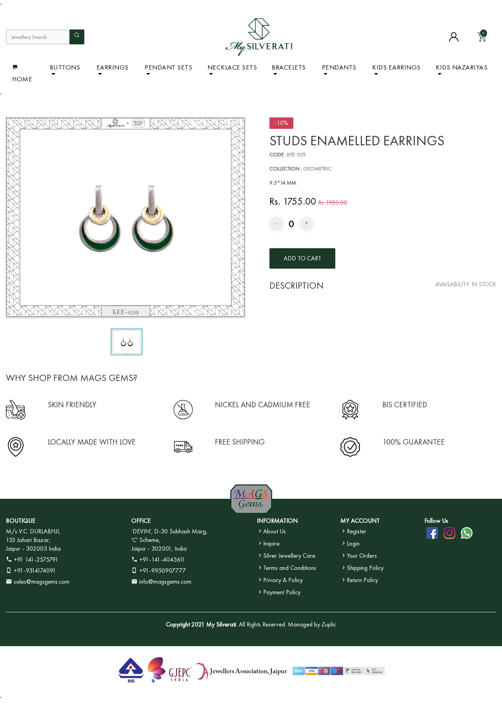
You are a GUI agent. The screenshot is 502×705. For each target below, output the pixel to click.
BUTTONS (65, 67)
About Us (274, 531)
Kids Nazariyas (461, 67)
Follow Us (436, 520)
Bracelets (289, 67)
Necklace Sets (232, 67)
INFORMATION (277, 520)
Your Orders (362, 555)
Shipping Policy (365, 568)
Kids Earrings (396, 67)
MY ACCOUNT (360, 520)
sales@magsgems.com (40, 581)
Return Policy (362, 580)
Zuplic (329, 624)
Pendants (339, 67)
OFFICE (141, 520)
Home (22, 79)
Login (353, 543)
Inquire (271, 543)
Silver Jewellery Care (289, 555)
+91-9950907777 (162, 570)
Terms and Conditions (289, 568)
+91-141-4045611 (161, 559)
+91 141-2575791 (35, 559)
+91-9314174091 (34, 570)
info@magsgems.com (165, 581)
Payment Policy (281, 592)
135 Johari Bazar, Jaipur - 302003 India (33, 544)
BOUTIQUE (20, 520)
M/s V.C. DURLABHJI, (33, 531)
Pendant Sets (168, 67)
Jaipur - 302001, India (159, 548)
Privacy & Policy (283, 580)
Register (356, 531)
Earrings (112, 67)
